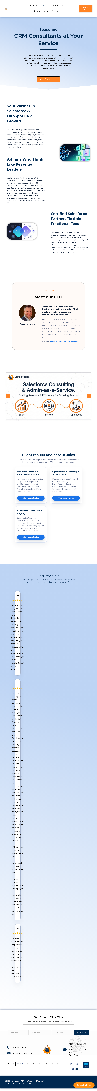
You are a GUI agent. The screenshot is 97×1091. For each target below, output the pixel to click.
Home (11, 1063)
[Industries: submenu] (63, 5)
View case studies (31, 498)
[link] (33, 6)
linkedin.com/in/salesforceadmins (65, 341)
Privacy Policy (17, 1083)
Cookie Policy (28, 1083)
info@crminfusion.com (22, 1053)
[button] (85, 8)
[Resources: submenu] (47, 11)
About (20, 1063)
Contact (55, 1063)
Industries (30, 1063)
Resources (43, 1063)
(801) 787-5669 (19, 1047)
